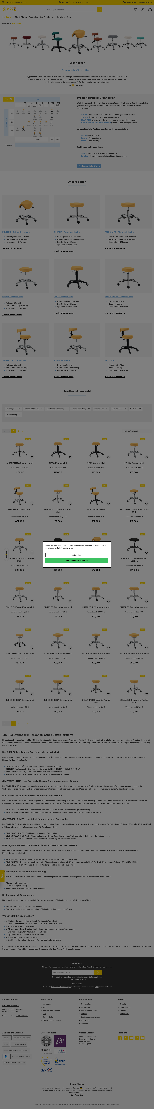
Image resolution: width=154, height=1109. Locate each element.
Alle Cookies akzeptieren (77, 560)
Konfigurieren (77, 555)
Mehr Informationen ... (64, 548)
